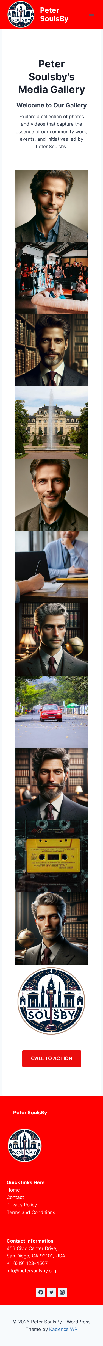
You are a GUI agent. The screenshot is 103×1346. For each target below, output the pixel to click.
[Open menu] (91, 14)
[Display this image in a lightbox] (51, 206)
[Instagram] (62, 1292)
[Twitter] (51, 1292)
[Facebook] (40, 1292)
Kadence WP (63, 1329)
